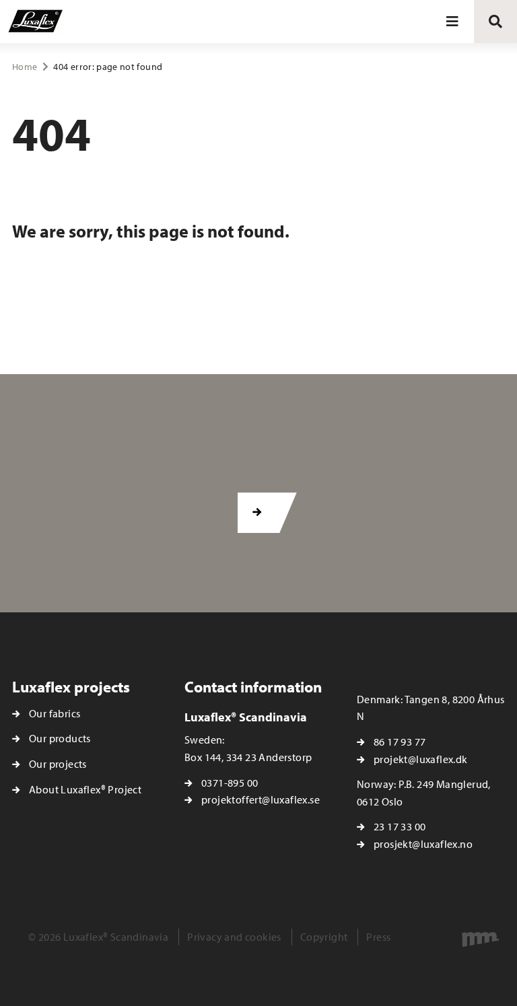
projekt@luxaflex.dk (421, 759)
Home (24, 67)
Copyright (324, 936)
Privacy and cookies (234, 936)
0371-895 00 (229, 782)
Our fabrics (54, 713)
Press (378, 936)
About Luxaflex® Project (85, 789)
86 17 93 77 (399, 741)
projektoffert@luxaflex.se (260, 799)
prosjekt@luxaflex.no (423, 844)
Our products (60, 738)
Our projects (58, 763)
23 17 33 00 (399, 826)
